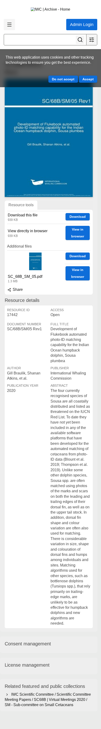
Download (78, 217)
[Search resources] (80, 39)
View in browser (77, 232)
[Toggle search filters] (91, 39)
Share (17, 289)
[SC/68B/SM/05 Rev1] (49, 138)
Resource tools (21, 205)
